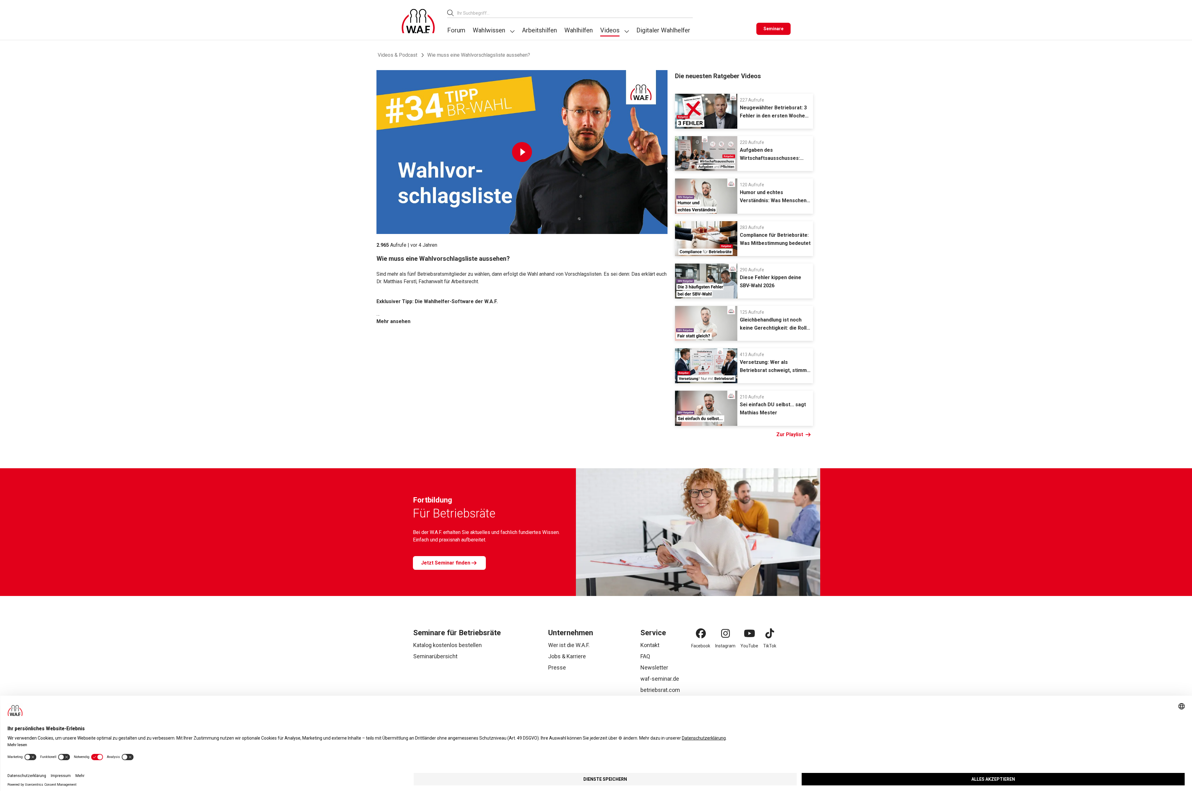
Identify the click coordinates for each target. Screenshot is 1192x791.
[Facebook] (701, 633)
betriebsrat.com (660, 690)
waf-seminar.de (659, 678)
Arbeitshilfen (539, 30)
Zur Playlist (789, 434)
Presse (557, 667)
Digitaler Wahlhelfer (663, 30)
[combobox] (575, 13)
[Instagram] (725, 633)
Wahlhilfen (578, 30)
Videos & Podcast (397, 55)
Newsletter (654, 667)
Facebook (700, 645)
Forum (456, 30)
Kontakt (649, 645)
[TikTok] (770, 633)
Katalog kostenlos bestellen (447, 645)
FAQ (645, 656)
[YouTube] (749, 633)
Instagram (725, 645)
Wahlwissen (489, 30)
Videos (610, 30)
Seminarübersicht (435, 656)
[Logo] (418, 21)
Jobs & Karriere (567, 656)
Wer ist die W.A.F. (569, 645)
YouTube (749, 645)
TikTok (769, 645)
